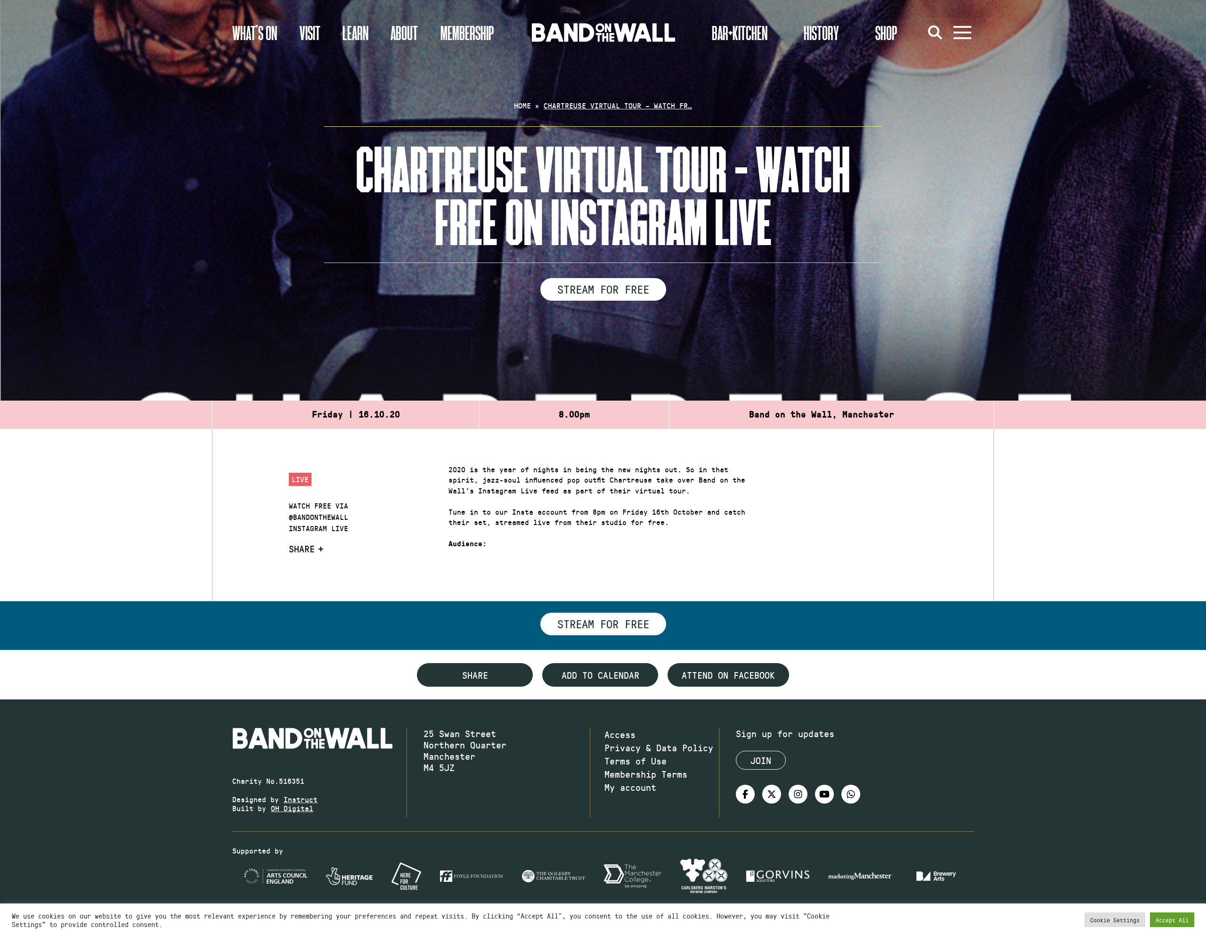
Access (620, 734)
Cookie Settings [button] (1115, 920)
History (821, 32)
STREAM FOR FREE (603, 288)
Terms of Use (635, 761)
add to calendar (600, 675)
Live (300, 479)
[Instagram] (798, 794)
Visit (310, 32)
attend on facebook (728, 675)
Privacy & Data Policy (658, 747)
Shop (886, 32)
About (404, 32)
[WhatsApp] (850, 794)
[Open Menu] (962, 32)
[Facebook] (745, 794)
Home (522, 105)
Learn (355, 32)
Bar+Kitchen (739, 32)
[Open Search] (935, 32)
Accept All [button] (1172, 920)
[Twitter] (771, 794)
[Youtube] (824, 794)
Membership (467, 32)
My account (630, 787)
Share (302, 548)
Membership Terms (645, 774)
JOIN (760, 760)
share (475, 675)
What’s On (254, 32)
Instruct (301, 799)
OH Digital (292, 808)
